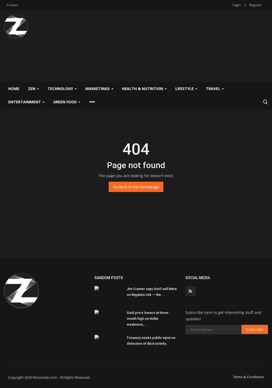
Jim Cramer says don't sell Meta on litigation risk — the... (152, 292)
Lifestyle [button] (185, 88)
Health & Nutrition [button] (143, 88)
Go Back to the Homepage (136, 186)
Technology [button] (61, 88)
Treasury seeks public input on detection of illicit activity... (151, 341)
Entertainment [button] (25, 101)
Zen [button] (32, 88)
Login (237, 5)
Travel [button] (213, 88)
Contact (12, 5)
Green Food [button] (65, 101)
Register (255, 5)
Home (13, 88)
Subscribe (255, 329)
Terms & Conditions (248, 376)
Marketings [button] (98, 88)
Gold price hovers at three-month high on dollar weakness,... (148, 318)
